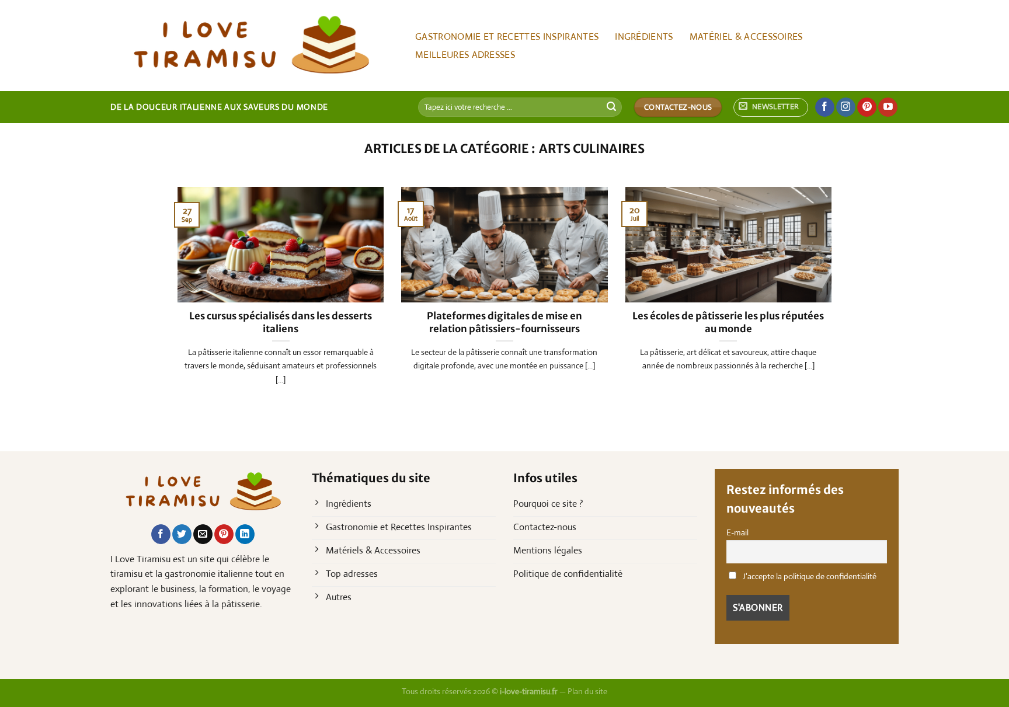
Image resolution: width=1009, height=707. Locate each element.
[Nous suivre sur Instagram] (845, 107)
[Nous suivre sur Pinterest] (866, 107)
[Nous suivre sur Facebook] (824, 107)
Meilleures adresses (465, 54)
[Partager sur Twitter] (182, 534)
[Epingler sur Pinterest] (224, 534)
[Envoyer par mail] (203, 534)
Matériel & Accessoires (746, 36)
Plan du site (587, 691)
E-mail (737, 532)
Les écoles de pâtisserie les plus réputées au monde (728, 322)
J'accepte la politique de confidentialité (808, 576)
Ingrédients (644, 36)
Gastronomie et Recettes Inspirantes (507, 36)
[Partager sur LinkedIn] (245, 534)
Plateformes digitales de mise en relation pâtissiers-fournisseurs (504, 322)
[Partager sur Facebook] (161, 534)
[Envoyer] (611, 107)
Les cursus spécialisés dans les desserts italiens (280, 322)
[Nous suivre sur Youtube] (887, 107)
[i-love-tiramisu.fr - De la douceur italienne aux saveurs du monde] (249, 45)
